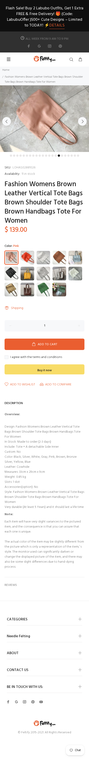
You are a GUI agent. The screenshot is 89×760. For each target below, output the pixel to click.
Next (82, 121)
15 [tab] (56, 155)
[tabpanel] (44, 118)
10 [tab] (40, 155)
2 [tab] (14, 155)
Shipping (17, 308)
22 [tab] (78, 155)
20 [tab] (72, 155)
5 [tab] (24, 155)
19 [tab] (68, 155)
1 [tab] (11, 155)
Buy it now (44, 370)
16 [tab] (59, 155)
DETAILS (57, 25)
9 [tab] (36, 155)
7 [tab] (30, 155)
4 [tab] (20, 155)
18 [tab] (65, 155)
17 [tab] (62, 155)
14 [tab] (52, 155)
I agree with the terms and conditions (36, 357)
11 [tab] (43, 155)
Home (5, 70)
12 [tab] (46, 155)
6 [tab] (27, 155)
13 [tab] (49, 155)
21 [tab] (75, 155)
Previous (6, 121)
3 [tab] (17, 155)
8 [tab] (33, 155)
